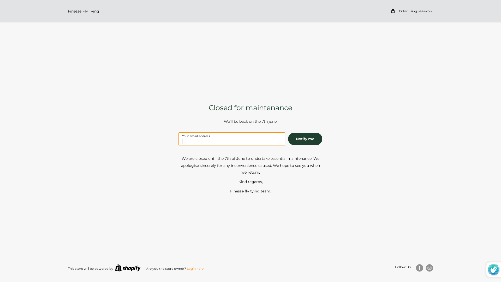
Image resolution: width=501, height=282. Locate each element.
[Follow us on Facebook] (419, 268)
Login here (195, 269)
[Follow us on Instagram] (429, 268)
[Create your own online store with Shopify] (128, 268)
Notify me (305, 139)
